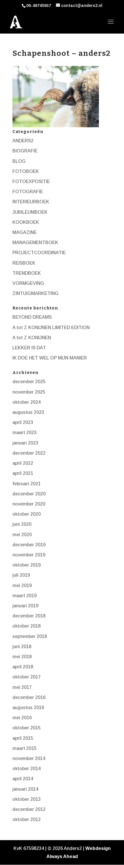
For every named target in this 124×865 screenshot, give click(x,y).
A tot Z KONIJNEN (31, 337)
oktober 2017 (26, 676)
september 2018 (29, 636)
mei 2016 (22, 717)
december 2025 (29, 381)
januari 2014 (25, 789)
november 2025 (28, 392)
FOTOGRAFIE (27, 191)
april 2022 (22, 463)
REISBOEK (23, 263)
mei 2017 (22, 687)
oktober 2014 (26, 768)
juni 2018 (21, 646)
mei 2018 (22, 656)
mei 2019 (22, 585)
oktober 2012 (26, 819)
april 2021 (22, 473)
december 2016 (29, 697)
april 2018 (22, 666)
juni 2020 (21, 524)
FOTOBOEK (25, 171)
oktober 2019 (26, 564)
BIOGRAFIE (24, 150)
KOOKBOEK (25, 222)
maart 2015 (24, 748)
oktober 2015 (26, 727)
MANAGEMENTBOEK (35, 242)
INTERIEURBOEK (30, 201)
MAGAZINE (24, 232)
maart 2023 (24, 432)
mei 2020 (22, 534)
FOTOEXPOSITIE (31, 181)
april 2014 (22, 778)
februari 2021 (26, 483)
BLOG (19, 161)
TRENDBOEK (26, 273)
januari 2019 (25, 605)
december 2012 (29, 809)
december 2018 (29, 615)
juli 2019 (21, 575)
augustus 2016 (28, 707)
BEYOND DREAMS (32, 317)
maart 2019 (24, 595)
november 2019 (28, 554)
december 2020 (29, 493)
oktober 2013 (26, 799)
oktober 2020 (26, 514)
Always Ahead (62, 856)
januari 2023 (25, 442)
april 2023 (22, 422)
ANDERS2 (22, 140)
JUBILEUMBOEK (30, 212)
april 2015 (22, 738)
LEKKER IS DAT (29, 347)
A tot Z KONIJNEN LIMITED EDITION (51, 327)
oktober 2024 (26, 402)
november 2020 (28, 503)
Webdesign (98, 848)
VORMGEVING (28, 283)
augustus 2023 (28, 412)
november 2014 (28, 758)
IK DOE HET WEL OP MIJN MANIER (49, 357)
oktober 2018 (26, 626)
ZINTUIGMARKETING (35, 293)
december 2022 (29, 453)
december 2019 (29, 544)
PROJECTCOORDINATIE (39, 252)
